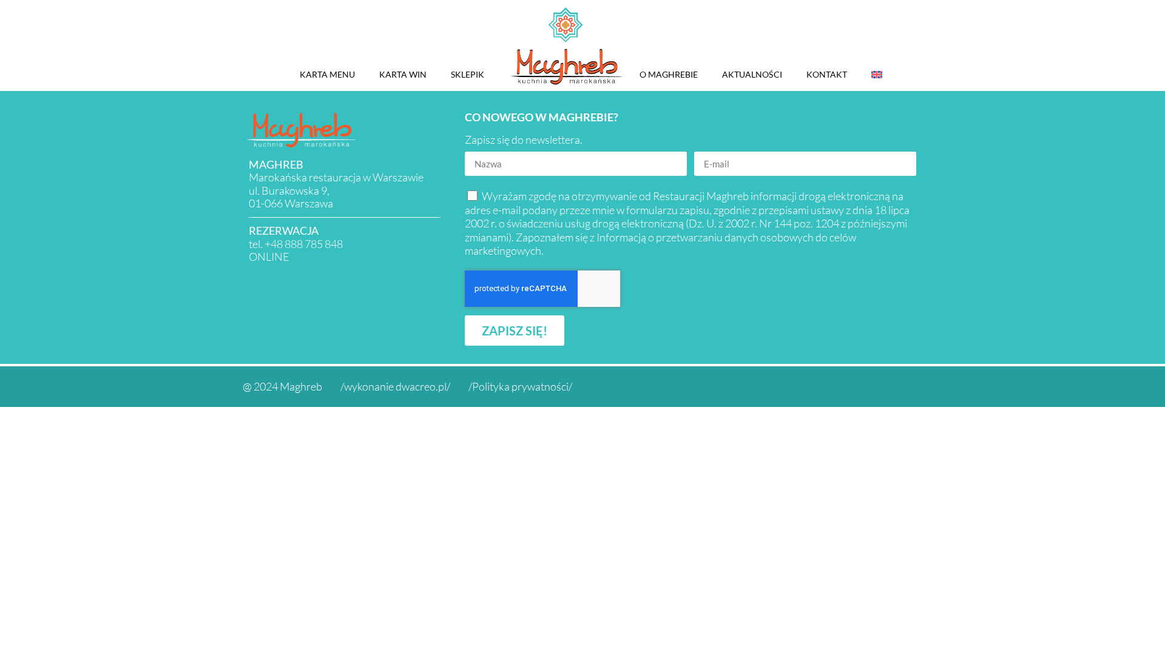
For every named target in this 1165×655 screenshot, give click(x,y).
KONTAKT (826, 74)
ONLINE (269, 256)
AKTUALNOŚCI (752, 74)
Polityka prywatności (520, 386)
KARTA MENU (327, 74)
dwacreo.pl (421, 386)
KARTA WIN (403, 74)
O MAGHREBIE (669, 74)
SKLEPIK (467, 74)
